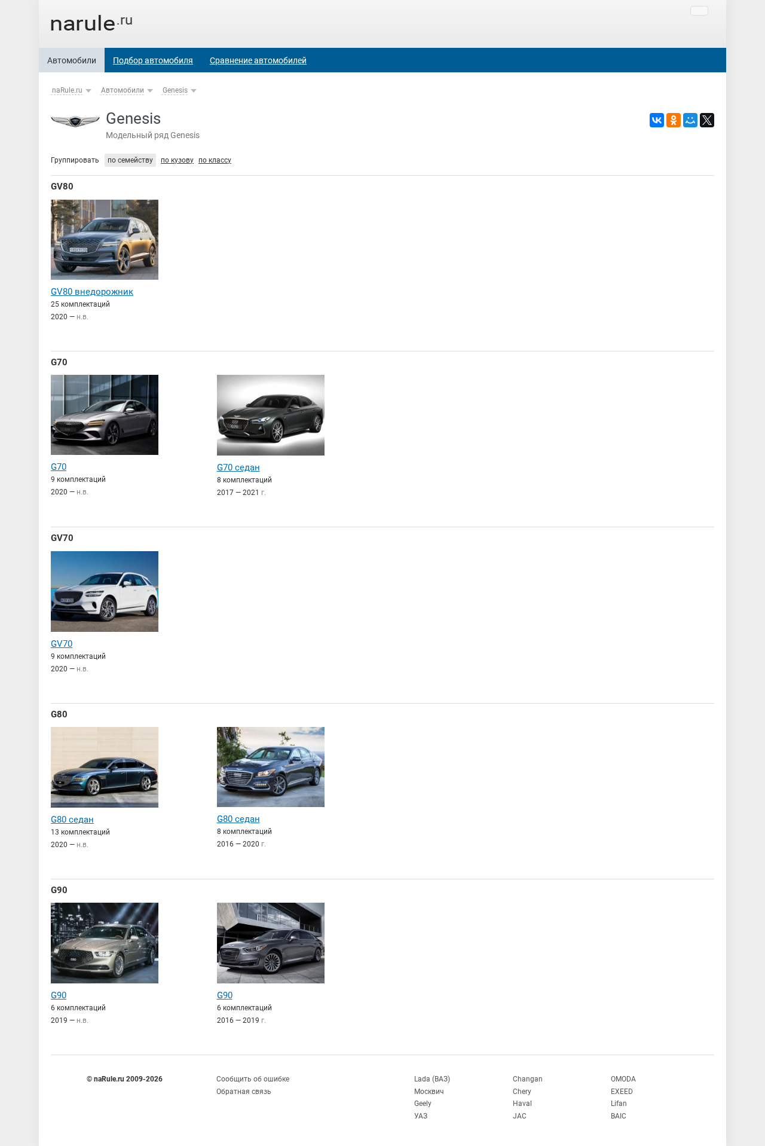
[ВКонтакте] (657, 120)
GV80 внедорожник (92, 291)
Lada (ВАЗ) (432, 1079)
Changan (528, 1079)
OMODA (623, 1079)
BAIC (618, 1116)
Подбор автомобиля (153, 60)
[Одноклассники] (673, 120)
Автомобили (71, 60)
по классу (214, 160)
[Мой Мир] (690, 120)
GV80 (62, 186)
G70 (59, 362)
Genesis (175, 90)
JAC (520, 1116)
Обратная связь (243, 1091)
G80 (59, 714)
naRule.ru (67, 90)
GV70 (62, 538)
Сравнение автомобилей (258, 60)
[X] (707, 120)
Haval (522, 1103)
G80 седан (72, 819)
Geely (423, 1103)
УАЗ (420, 1116)
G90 (59, 890)
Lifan (619, 1103)
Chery (522, 1091)
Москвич (429, 1091)
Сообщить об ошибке (252, 1079)
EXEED (622, 1091)
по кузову (177, 160)
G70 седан (238, 467)
